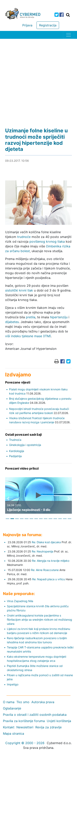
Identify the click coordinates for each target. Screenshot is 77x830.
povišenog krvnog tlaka (47, 241)
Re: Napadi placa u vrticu (48, 579)
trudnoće (24, 237)
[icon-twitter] (56, 14)
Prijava (27, 25)
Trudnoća (15, 439)
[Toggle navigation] (68, 35)
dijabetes (12, 322)
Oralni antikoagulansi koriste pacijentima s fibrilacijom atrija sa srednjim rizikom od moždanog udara (39, 619)
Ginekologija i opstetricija (25, 445)
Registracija (47, 25)
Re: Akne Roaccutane (45, 570)
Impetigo (12, 684)
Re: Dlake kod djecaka (46, 542)
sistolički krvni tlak (19, 290)
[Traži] (68, 15)
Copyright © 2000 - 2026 (24, 743)
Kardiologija (16, 451)
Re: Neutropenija (42, 551)
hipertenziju (59, 317)
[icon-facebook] (61, 14)
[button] (8, 498)
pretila (30, 317)
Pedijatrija (15, 456)
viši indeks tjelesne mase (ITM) (28, 336)
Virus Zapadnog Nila (20, 601)
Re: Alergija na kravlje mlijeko (50, 560)
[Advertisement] (38, 79)
